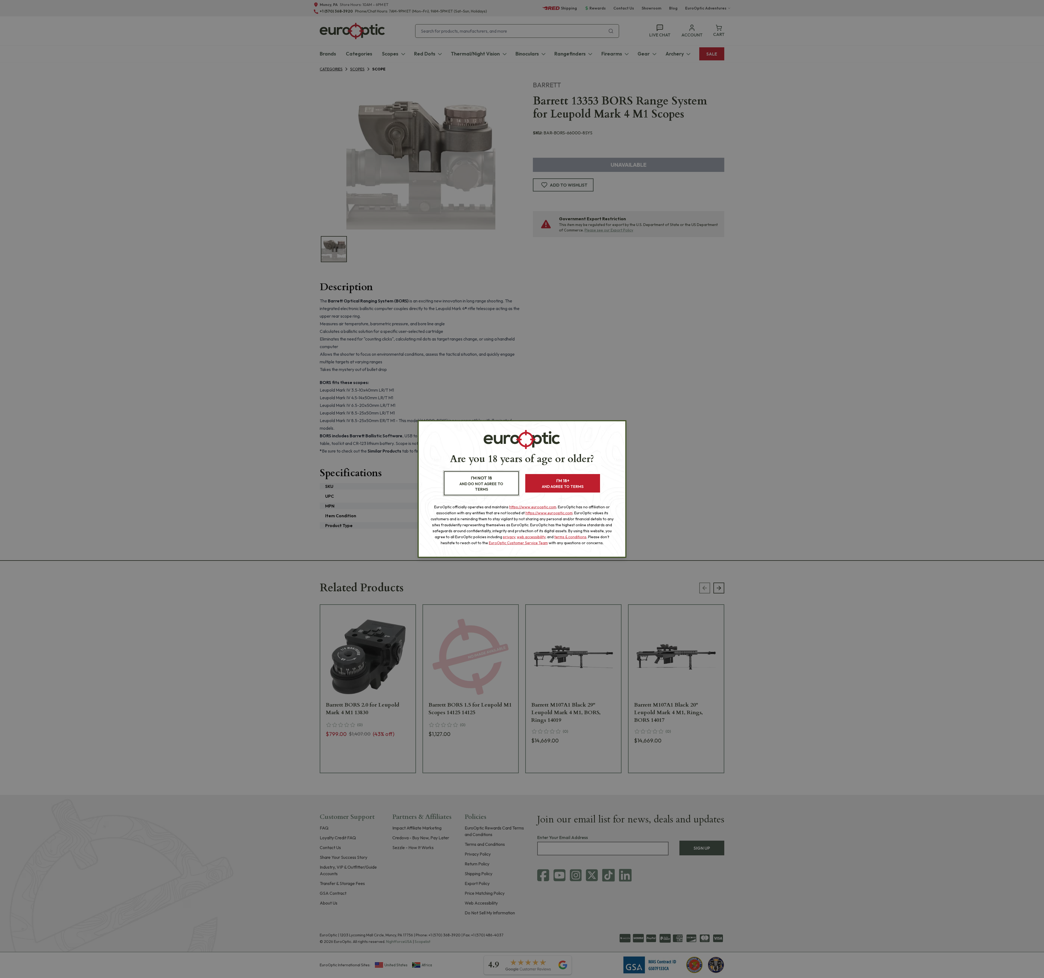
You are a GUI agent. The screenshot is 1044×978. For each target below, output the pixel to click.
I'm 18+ (562, 483)
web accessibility (531, 536)
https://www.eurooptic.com (532, 507)
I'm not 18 (481, 483)
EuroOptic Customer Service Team (518, 542)
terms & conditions (570, 536)
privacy (509, 536)
